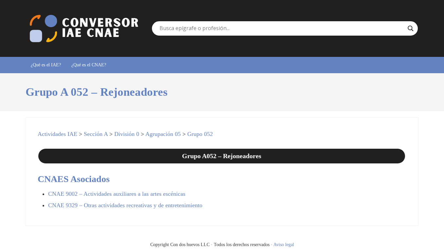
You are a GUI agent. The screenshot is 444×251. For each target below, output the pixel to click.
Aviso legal (283, 244)
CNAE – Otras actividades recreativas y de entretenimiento (125, 205)
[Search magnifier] (410, 28)
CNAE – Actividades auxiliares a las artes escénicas (116, 194)
